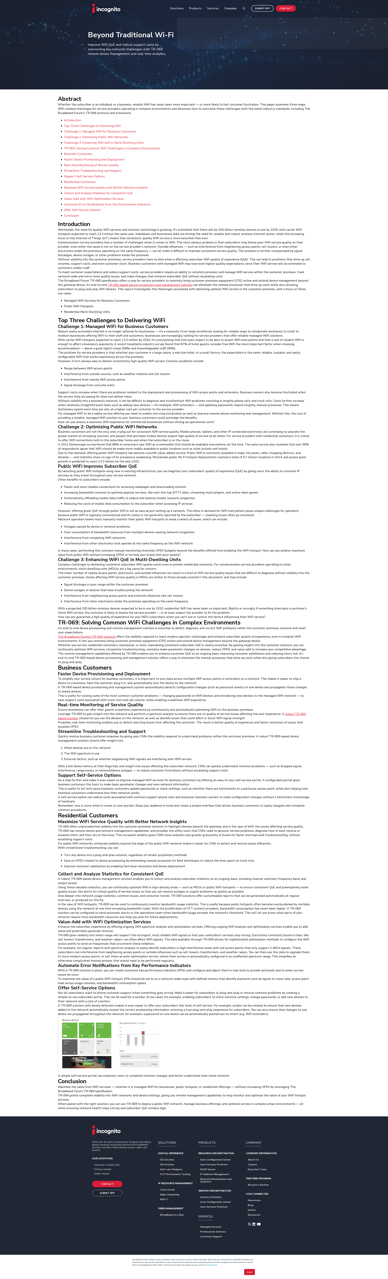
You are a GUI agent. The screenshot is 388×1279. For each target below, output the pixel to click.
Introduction (72, 120)
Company (230, 8)
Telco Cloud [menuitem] (167, 1190)
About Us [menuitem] (253, 1160)
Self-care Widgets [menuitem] (171, 1169)
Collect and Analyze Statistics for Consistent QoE (98, 193)
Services (213, 8)
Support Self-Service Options (84, 176)
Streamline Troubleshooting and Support (93, 171)
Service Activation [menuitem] (211, 1197)
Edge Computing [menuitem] (169, 1194)
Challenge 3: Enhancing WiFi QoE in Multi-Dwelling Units (104, 143)
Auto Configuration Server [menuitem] (215, 1160)
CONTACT (286, 8)
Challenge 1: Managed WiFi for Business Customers (100, 131)
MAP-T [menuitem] (164, 1199)
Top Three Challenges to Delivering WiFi (92, 126)
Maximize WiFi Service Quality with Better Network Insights (106, 188)
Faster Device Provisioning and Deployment (94, 159)
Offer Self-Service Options (82, 210)
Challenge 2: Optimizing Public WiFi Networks (96, 137)
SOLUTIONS (167, 1143)
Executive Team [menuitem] (257, 1169)
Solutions (177, 8)
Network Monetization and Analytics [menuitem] (216, 1180)
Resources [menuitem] (254, 1215)
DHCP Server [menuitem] (208, 1169)
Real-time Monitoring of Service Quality (91, 165)
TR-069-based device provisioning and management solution (150, 285)
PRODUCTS (207, 1143)
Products (195, 8)
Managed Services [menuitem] (210, 1227)
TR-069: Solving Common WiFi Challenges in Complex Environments (112, 148)
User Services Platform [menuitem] (214, 1164)
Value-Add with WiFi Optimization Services (94, 199)
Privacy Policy (211, 1265)
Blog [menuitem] (250, 1205)
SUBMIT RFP (262, 8)
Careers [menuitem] (252, 1164)
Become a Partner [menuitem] (258, 1185)
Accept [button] (249, 1272)
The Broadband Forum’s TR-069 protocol (86, 637)
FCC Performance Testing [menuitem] (175, 1174)
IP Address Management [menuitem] (214, 1174)
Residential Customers (80, 182)
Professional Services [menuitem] (213, 1232)
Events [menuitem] (252, 1210)
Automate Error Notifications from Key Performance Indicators (107, 204)
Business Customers (78, 154)
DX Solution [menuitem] (167, 1160)
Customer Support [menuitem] (211, 1236)
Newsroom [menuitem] (254, 1200)
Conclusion (71, 216)
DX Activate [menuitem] (167, 1164)
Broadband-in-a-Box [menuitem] (172, 1215)
